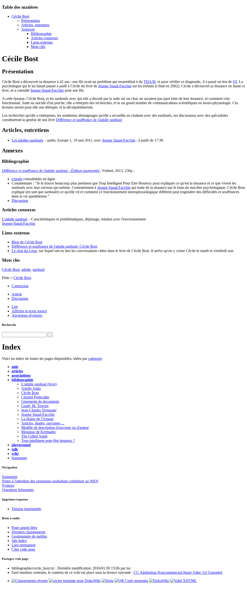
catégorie (95, 358)
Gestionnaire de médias (29, 536)
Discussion (20, 201)
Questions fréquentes (18, 490)
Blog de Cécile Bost (27, 242)
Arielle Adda (31, 388)
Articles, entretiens (35, 25)
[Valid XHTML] (183, 581)
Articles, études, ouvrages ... (42, 423)
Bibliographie (41, 34)
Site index (19, 541)
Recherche (9, 325)
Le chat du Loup (24, 251)
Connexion (20, 286)
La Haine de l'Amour (37, 419)
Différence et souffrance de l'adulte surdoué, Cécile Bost (54, 246)
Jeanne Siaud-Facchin (114, 86)
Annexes (28, 29)
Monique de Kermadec (38, 432)
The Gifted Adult (34, 436)
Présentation (30, 21)
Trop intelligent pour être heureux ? (48, 440)
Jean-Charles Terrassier (38, 410)
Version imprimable (26, 509)
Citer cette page (23, 549)
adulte (26, 269)
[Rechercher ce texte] (50, 334)
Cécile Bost (20, 16)
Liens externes (42, 42)
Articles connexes (44, 38)
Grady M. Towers (34, 406)
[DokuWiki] (159, 581)
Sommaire (19, 458)
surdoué (39, 269)
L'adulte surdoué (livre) (39, 384)
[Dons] (108, 581)
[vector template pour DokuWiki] (75, 581)
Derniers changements (28, 532)
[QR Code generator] (131, 581)
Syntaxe (8, 485)
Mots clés (38, 47)
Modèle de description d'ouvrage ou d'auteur (55, 427)
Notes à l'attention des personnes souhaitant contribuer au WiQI (50, 481)
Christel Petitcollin (35, 397)
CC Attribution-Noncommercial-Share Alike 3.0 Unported (178, 572)
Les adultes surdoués (27, 140)
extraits (17, 179)
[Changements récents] (30, 581)
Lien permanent (23, 545)
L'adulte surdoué (14, 219)
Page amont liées (24, 528)
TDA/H (150, 82)
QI (235, 82)
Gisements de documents (40, 401)
